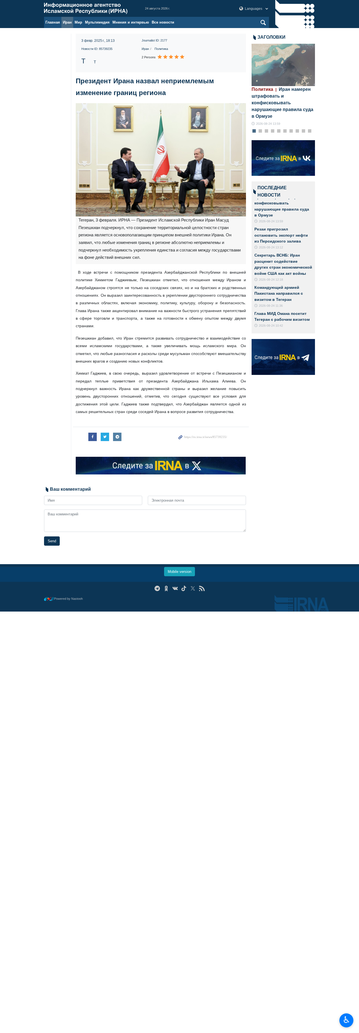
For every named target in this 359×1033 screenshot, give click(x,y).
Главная (52, 22)
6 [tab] (285, 131)
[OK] (166, 588)
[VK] (175, 588)
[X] (193, 588)
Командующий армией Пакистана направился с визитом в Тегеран (278, 293)
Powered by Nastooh (68, 598)
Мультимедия (97, 22)
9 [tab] (303, 131)
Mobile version (179, 571)
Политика (161, 48)
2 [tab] (260, 131)
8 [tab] (297, 131)
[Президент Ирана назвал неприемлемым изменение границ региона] (161, 159)
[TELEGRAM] (157, 588)
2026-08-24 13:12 (271, 247)
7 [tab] (291, 131)
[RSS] (202, 588)
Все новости (163, 22)
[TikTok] (184, 588)
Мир (78, 22)
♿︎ (346, 1020)
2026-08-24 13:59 (268, 123)
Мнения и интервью (130, 22)
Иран (67, 22)
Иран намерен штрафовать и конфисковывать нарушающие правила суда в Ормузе (282, 103)
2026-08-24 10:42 (271, 325)
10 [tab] (309, 131)
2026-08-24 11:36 (271, 305)
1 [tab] (254, 131)
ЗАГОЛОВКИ (271, 37)
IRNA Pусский (89, 8)
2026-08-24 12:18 (271, 279)
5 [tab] (279, 131)
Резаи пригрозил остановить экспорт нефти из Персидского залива (281, 235)
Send (52, 541)
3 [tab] (266, 131)
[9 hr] (283, 65)
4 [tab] (272, 131)
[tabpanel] (283, 85)
